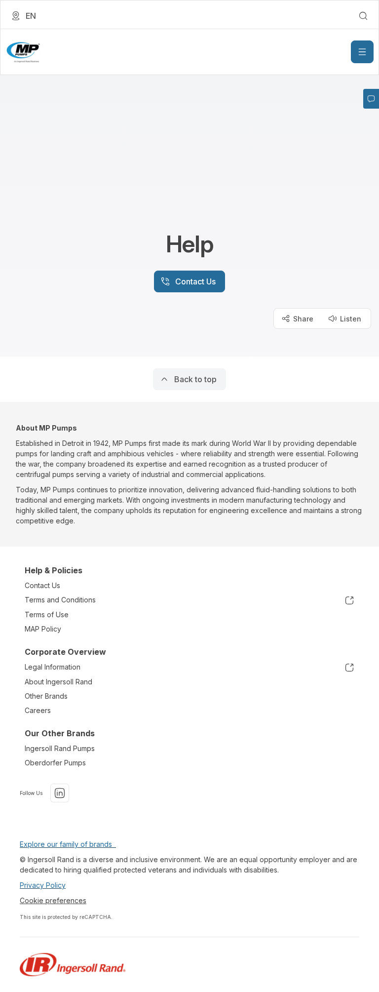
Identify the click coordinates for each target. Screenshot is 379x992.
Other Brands (46, 696)
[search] (363, 15)
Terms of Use (47, 614)
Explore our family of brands (68, 844)
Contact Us (42, 585)
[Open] (362, 51)
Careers (38, 710)
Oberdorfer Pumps (55, 762)
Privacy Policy (43, 885)
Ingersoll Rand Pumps (60, 748)
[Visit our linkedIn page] (59, 793)
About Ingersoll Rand (58, 681)
